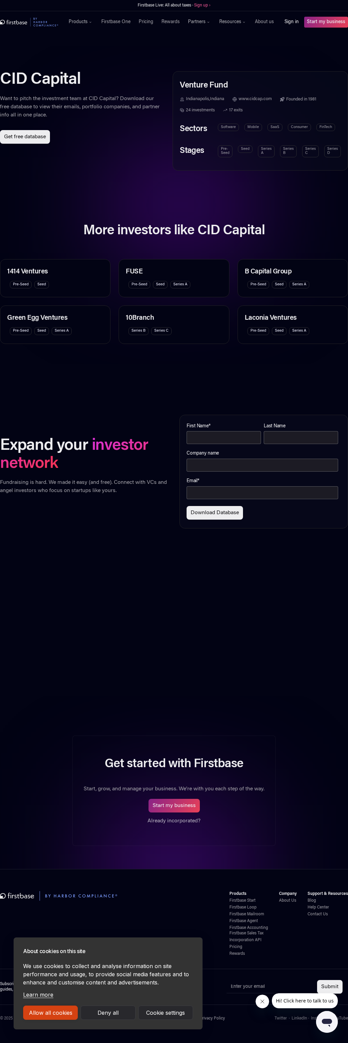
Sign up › (195, 5)
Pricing (146, 22)
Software (228, 127)
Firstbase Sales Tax (246, 933)
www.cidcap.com (255, 99)
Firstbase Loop (243, 907)
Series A (266, 151)
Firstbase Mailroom (246, 914)
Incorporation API (245, 940)
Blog (312, 901)
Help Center (318, 907)
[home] (29, 22)
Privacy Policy (212, 1018)
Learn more (38, 994)
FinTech (325, 127)
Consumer (299, 127)
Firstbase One (115, 22)
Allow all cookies (50, 1012)
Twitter (281, 1018)
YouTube (340, 1018)
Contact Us (318, 914)
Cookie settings (165, 1012)
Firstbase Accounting (248, 928)
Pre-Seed (225, 151)
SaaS (275, 127)
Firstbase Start (242, 901)
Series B (288, 151)
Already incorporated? (174, 821)
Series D (332, 151)
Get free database (25, 137)
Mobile (253, 127)
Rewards (170, 22)
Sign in (291, 22)
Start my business (326, 22)
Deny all (108, 1012)
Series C (310, 151)
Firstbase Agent (243, 921)
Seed (245, 149)
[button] (81, 22)
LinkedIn (299, 1018)
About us (264, 22)
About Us (287, 901)
